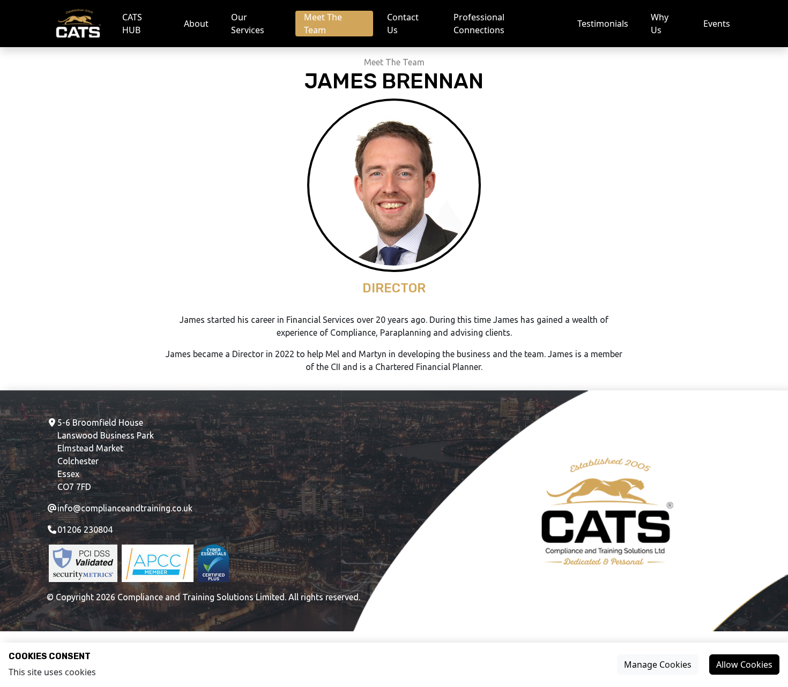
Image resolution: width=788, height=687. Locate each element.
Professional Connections (479, 23)
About (196, 23)
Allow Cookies (744, 664)
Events (716, 23)
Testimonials (602, 23)
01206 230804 (85, 529)
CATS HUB (132, 23)
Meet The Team (323, 23)
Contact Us (403, 23)
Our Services (247, 23)
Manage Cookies (658, 664)
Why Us (659, 23)
